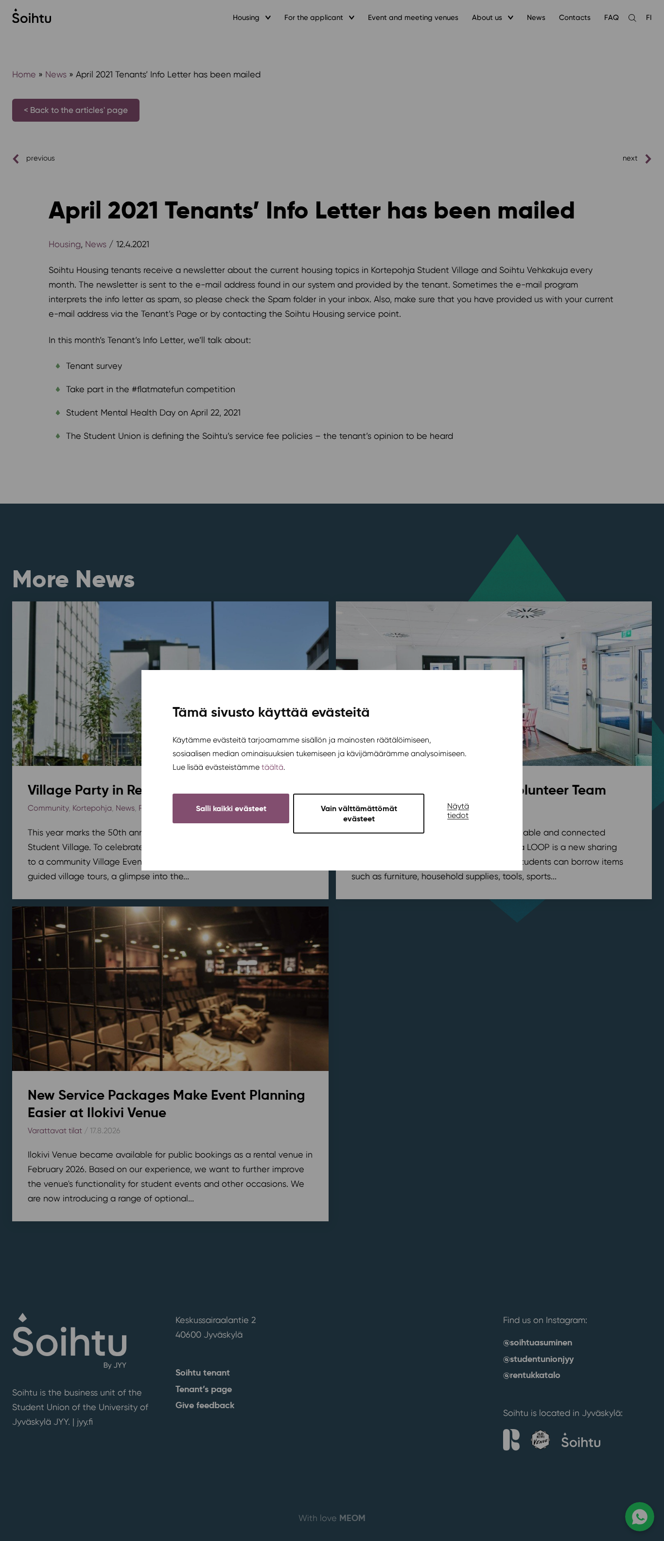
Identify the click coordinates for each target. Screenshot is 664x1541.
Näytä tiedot (458, 811)
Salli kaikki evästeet (231, 809)
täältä (272, 767)
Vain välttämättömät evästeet (359, 814)
